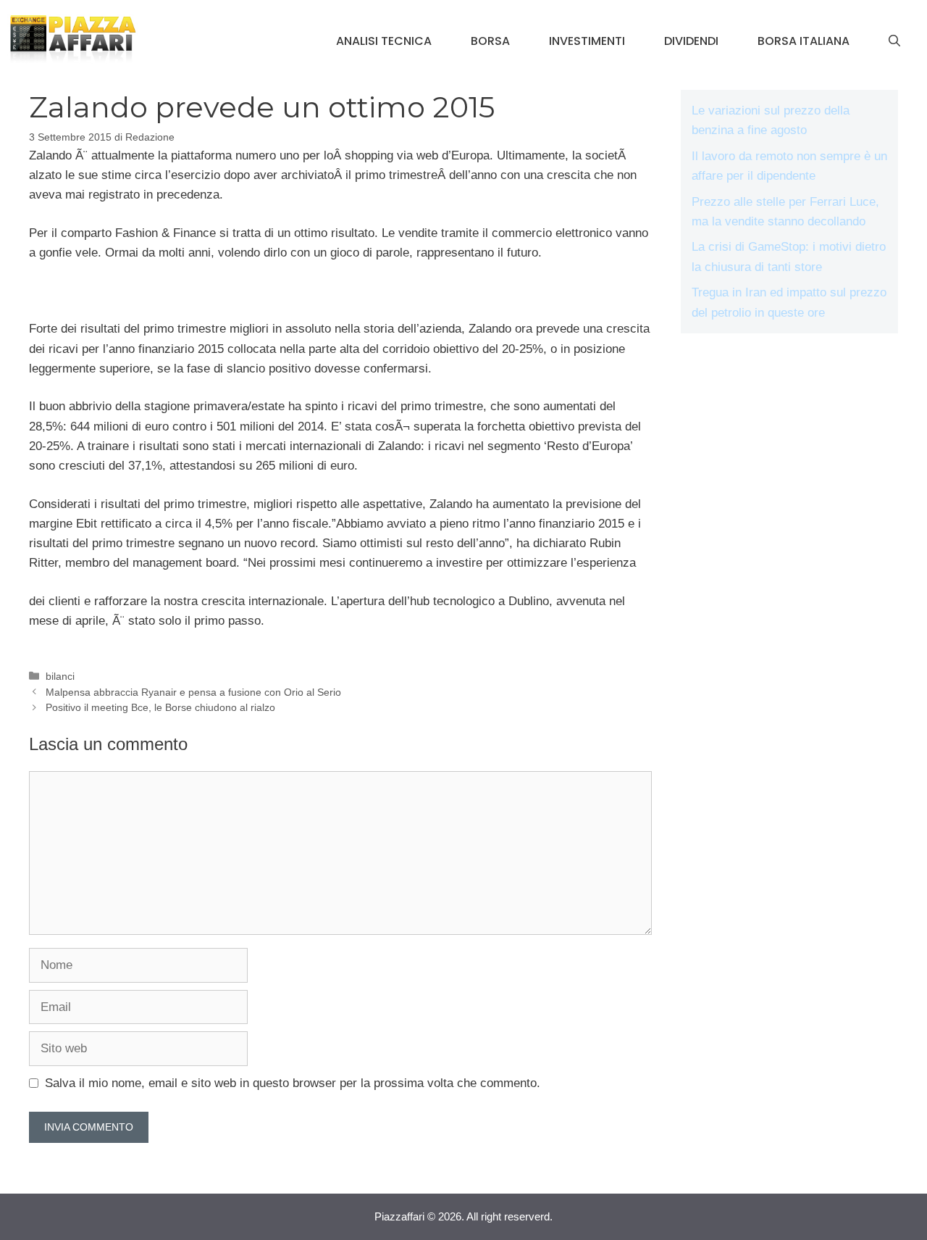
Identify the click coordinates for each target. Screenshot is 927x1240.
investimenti (587, 41)
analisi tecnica (384, 41)
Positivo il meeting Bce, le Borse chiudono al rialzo (160, 707)
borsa (490, 41)
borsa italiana (804, 41)
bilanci (60, 676)
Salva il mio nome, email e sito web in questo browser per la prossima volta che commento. (292, 1083)
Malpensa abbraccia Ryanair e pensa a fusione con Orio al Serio (193, 692)
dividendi (691, 41)
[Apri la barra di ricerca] (894, 41)
